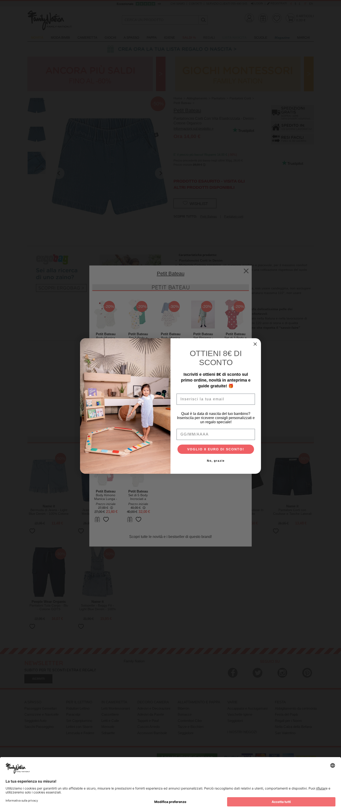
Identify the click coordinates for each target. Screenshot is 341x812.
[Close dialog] (255, 344)
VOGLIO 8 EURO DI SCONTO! (215, 449)
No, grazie (216, 460)
